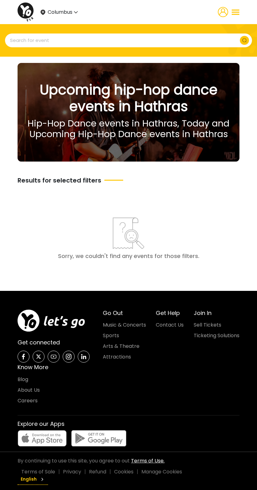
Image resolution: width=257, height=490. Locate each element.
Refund (97, 471)
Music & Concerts (124, 324)
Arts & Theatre (121, 346)
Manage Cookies (161, 471)
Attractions (117, 356)
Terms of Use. (148, 460)
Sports (111, 335)
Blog (23, 379)
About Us (29, 390)
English (29, 479)
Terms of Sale (38, 471)
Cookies (124, 471)
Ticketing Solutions (216, 335)
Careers (28, 400)
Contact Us (170, 324)
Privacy (72, 471)
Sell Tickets (207, 324)
